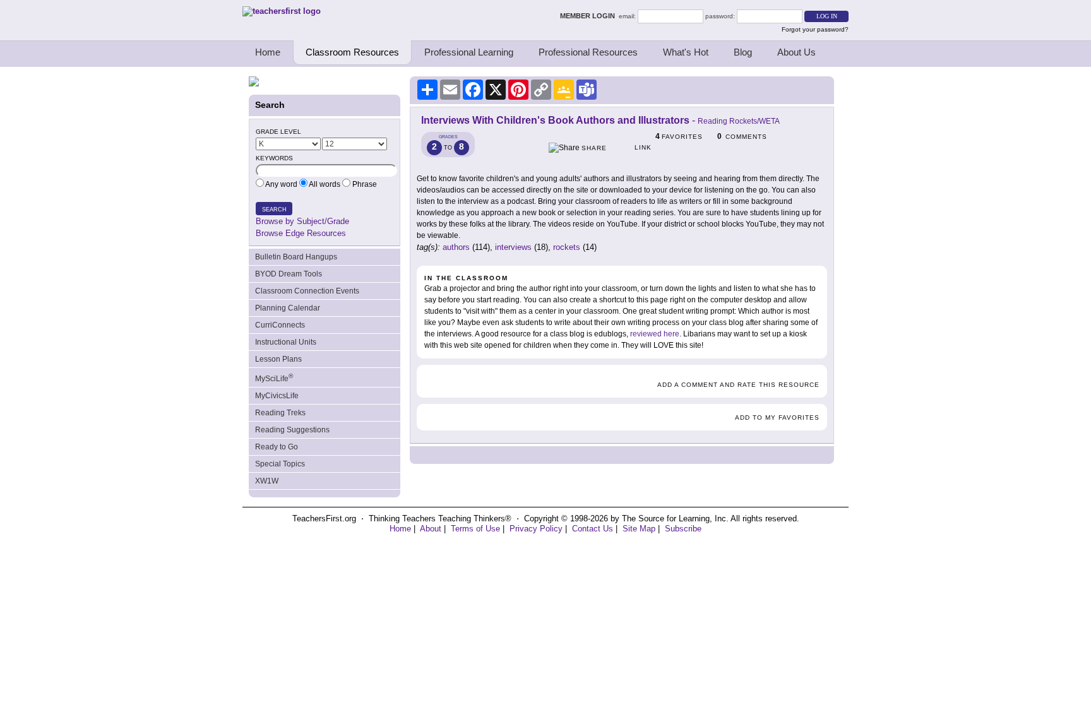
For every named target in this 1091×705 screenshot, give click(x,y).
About (430, 528)
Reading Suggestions (292, 429)
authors (456, 247)
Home (267, 52)
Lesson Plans (278, 359)
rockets (566, 247)
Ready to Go (276, 446)
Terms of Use (475, 528)
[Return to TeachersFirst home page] (281, 11)
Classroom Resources (352, 52)
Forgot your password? (815, 29)
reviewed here (654, 333)
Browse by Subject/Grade (302, 221)
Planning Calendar (287, 308)
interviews (513, 247)
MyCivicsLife (277, 395)
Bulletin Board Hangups (296, 256)
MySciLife (274, 377)
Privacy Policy (536, 528)
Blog (743, 52)
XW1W (266, 481)
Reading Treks (280, 412)
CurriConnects (280, 325)
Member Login (589, 16)
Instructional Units (285, 342)
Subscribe (683, 528)
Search (274, 209)
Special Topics (280, 463)
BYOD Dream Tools (288, 274)
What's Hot (685, 52)
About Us (796, 52)
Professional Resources (588, 52)
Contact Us (592, 528)
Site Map (639, 528)
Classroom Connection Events (307, 291)
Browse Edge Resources (301, 233)
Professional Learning (468, 52)
